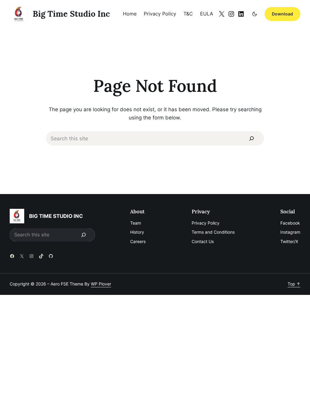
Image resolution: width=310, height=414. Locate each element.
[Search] (251, 138)
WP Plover (101, 283)
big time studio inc (71, 13)
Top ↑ (294, 283)
